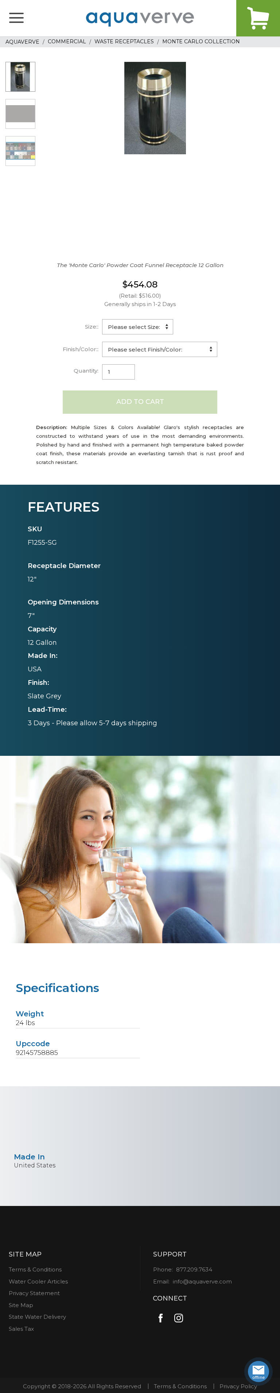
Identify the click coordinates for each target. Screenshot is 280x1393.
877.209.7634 (194, 1269)
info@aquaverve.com (202, 1281)
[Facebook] (161, 1318)
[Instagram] (179, 1318)
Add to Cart (140, 402)
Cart (258, 18)
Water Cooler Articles (38, 1281)
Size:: (91, 326)
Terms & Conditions (35, 1269)
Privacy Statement (34, 1293)
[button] (16, 18)
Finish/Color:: (80, 349)
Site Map (21, 1305)
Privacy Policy (238, 1386)
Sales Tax (21, 1328)
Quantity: (86, 370)
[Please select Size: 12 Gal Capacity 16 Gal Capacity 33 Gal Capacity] (137, 326)
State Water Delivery (37, 1316)
